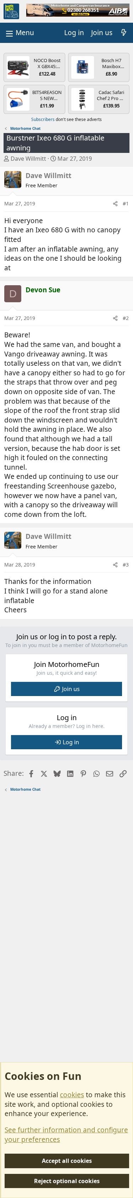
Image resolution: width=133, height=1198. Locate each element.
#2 (126, 318)
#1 (126, 203)
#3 (126, 564)
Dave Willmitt (28, 158)
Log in (71, 742)
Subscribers (43, 119)
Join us (71, 689)
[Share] (115, 203)
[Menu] (19, 32)
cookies (72, 1094)
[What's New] (124, 33)
